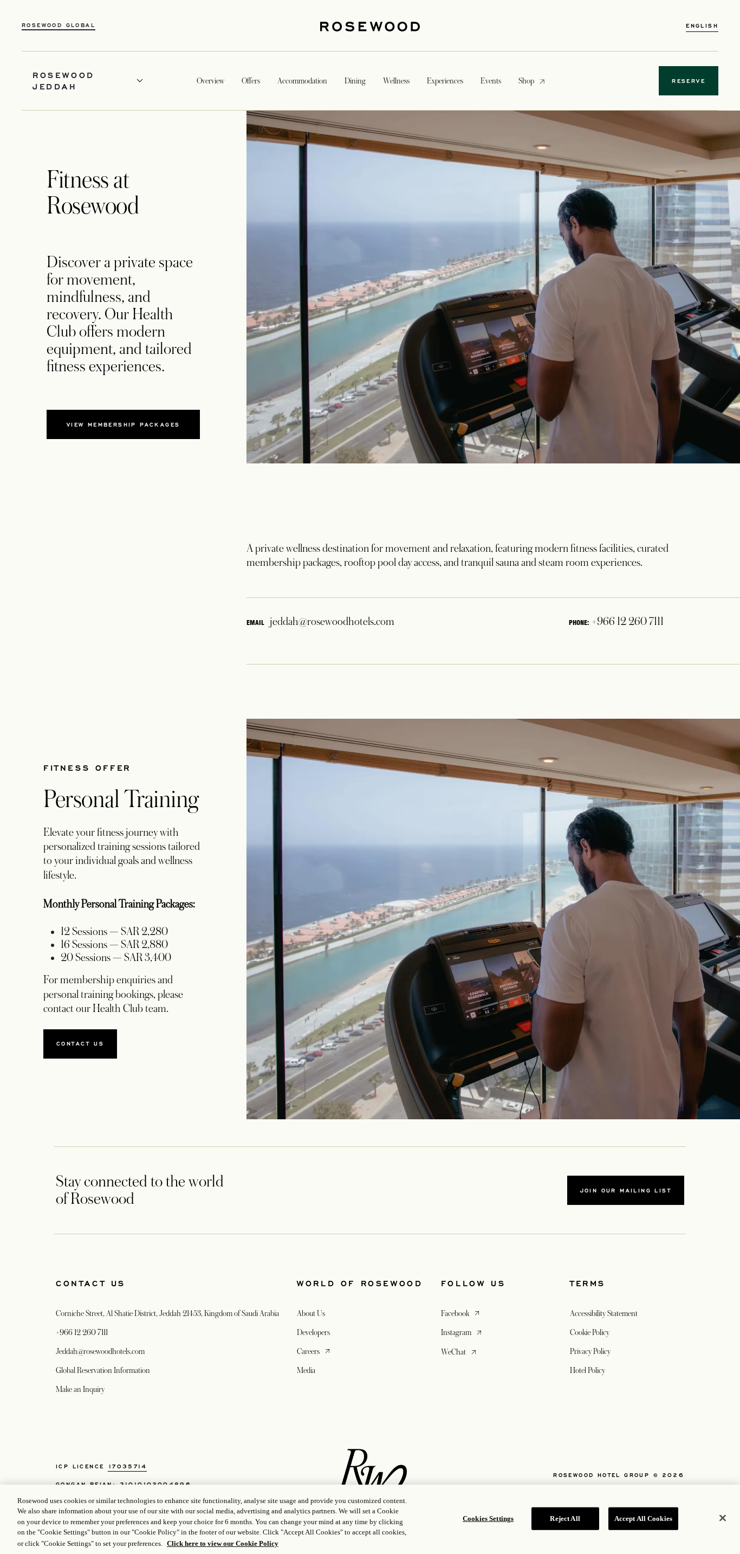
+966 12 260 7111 (82, 1332)
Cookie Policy (589, 1332)
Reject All (565, 1518)
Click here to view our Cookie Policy (222, 1543)
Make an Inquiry (80, 1389)
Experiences (445, 80)
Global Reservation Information (103, 1370)
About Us (311, 1313)
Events (491, 80)
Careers (314, 1351)
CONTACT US (80, 1043)
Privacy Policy (590, 1351)
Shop (526, 80)
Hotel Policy (587, 1370)
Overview (210, 80)
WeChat (459, 1351)
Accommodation (302, 80)
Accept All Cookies (643, 1518)
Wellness (396, 80)
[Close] (723, 1518)
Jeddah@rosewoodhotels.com (100, 1351)
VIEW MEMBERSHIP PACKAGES (123, 424)
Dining (355, 80)
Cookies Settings (488, 1518)
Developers (313, 1332)
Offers (251, 80)
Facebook (461, 1313)
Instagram (462, 1332)
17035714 (127, 1466)
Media (306, 1370)
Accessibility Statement (604, 1313)
